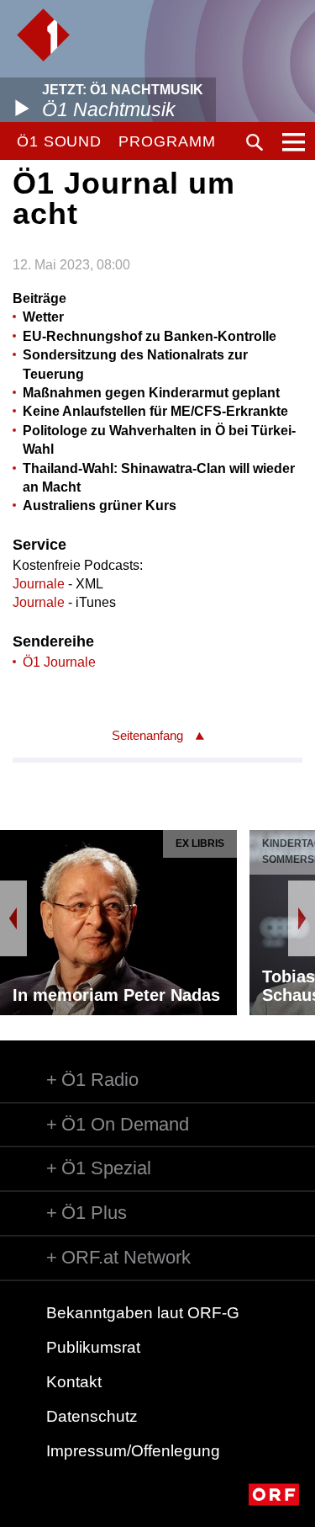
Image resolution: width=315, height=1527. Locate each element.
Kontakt (74, 1382)
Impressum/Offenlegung (133, 1451)
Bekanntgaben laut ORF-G (142, 1313)
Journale (39, 584)
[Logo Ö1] (43, 34)
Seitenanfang (147, 735)
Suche (254, 142)
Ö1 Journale (59, 662)
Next (301, 918)
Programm (166, 141)
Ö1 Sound (59, 141)
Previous (13, 918)
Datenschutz (92, 1416)
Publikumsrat (93, 1347)
